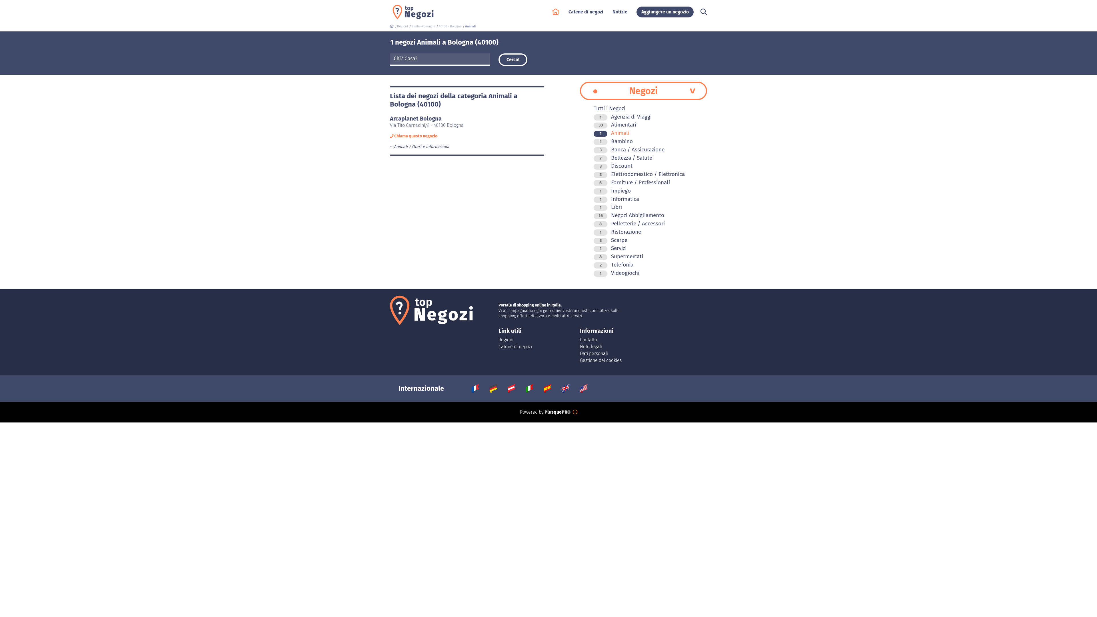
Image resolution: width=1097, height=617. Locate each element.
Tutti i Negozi (609, 108)
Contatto (588, 339)
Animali (614, 133)
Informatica (619, 199)
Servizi (613, 248)
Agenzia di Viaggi (626, 116)
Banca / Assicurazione (632, 149)
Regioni (506, 339)
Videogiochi (619, 273)
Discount (616, 166)
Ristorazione (620, 232)
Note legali (591, 346)
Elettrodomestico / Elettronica (642, 174)
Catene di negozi (515, 346)
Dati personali (594, 353)
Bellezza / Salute (626, 158)
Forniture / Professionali (634, 182)
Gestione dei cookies (601, 360)
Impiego (615, 190)
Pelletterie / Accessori (632, 223)
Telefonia (616, 264)
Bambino (616, 141)
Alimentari (617, 124)
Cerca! (513, 59)
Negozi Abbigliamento (631, 215)
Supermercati (621, 256)
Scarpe (613, 240)
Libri (611, 207)
